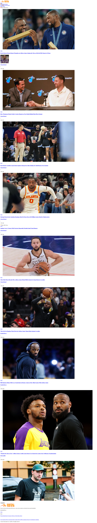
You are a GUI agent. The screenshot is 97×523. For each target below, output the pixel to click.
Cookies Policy (17, 519)
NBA (1, 3)
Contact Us (10, 515)
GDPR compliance (23, 519)
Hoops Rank (2, 515)
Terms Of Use (29, 519)
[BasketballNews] (4, 2)
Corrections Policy (11, 519)
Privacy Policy (15, 515)
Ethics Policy (20, 515)
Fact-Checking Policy (4, 519)
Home (1, 6)
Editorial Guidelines (35, 519)
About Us (6, 515)
